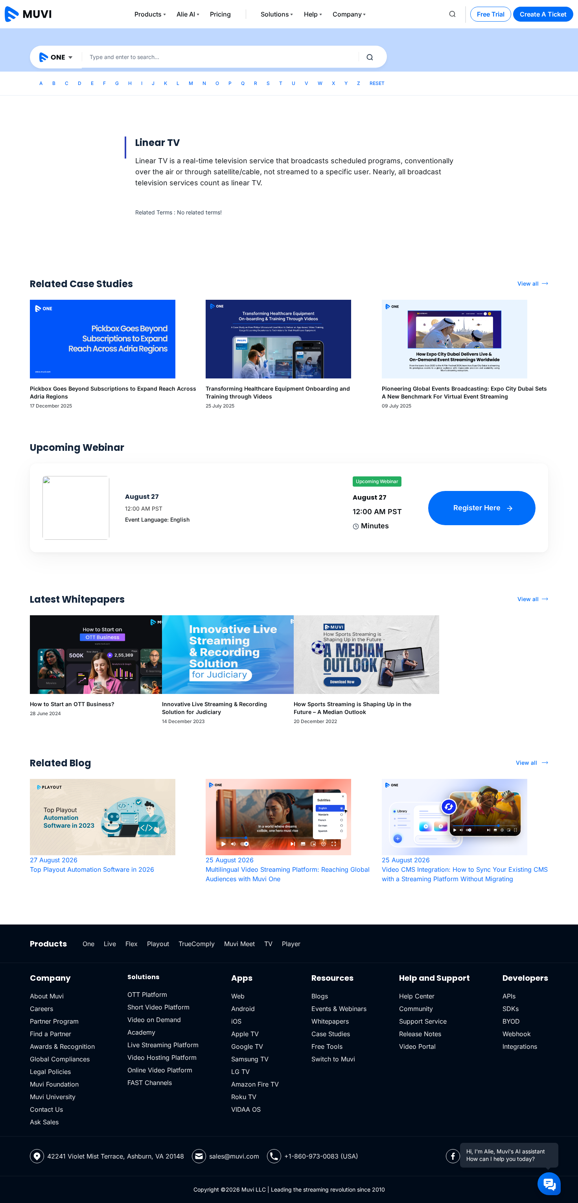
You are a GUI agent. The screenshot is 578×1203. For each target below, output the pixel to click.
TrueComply (197, 944)
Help (311, 14)
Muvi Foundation (54, 1084)
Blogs (319, 996)
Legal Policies (50, 1072)
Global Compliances (60, 1059)
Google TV (247, 1046)
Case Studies (330, 1034)
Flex (131, 944)
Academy (141, 1032)
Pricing (220, 14)
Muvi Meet (239, 944)
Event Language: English (157, 519)
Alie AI (186, 14)
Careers (41, 1009)
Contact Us (46, 1109)
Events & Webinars (338, 1009)
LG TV (240, 1072)
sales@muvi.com (234, 1156)
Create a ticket (543, 14)
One (88, 944)
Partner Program (54, 1021)
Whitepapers (330, 1021)
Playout (158, 944)
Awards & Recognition (62, 1046)
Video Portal (417, 1046)
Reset (377, 83)
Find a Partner (50, 1034)
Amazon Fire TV (255, 1084)
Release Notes (420, 1034)
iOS (236, 1021)
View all (528, 283)
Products (148, 14)
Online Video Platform (159, 1070)
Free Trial (490, 14)
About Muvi (47, 996)
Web (238, 996)
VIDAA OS (246, 1109)
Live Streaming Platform (163, 1045)
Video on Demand (154, 1020)
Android (243, 1009)
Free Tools (326, 1046)
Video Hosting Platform (162, 1057)
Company (347, 14)
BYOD (511, 1021)
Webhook (517, 1034)
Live (110, 944)
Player (291, 944)
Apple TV (245, 1034)
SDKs (511, 1009)
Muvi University (52, 1097)
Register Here (478, 508)
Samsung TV (250, 1059)
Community (416, 1009)
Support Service (423, 1021)
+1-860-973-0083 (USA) (321, 1156)
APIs (509, 996)
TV (268, 944)
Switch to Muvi (333, 1059)
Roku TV (243, 1097)
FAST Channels (149, 1083)
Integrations (520, 1046)
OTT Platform (147, 994)
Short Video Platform (158, 1007)
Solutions (275, 14)
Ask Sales (44, 1122)
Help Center (416, 996)
